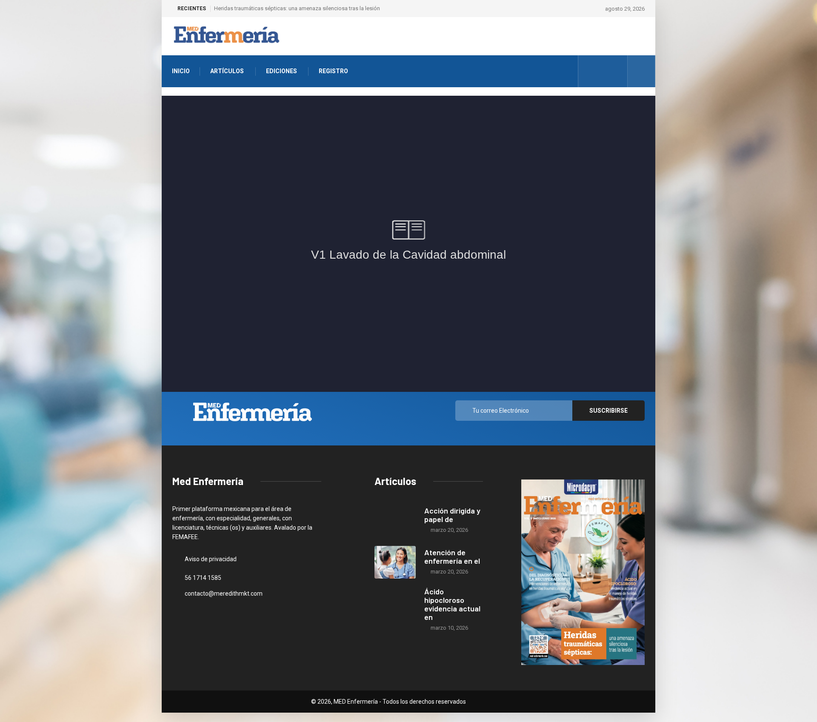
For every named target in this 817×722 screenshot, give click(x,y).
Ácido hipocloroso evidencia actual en (452, 604)
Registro (333, 71)
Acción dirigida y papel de (452, 515)
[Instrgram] (603, 71)
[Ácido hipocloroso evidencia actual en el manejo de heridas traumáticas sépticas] (395, 603)
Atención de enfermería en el (452, 556)
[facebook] (590, 71)
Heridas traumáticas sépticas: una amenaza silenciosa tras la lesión (297, 8)
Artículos (227, 71)
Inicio (181, 71)
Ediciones (281, 71)
